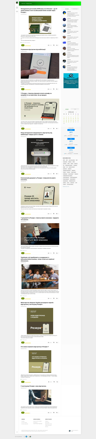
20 (70, 120)
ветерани (75, 165)
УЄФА (74, 161)
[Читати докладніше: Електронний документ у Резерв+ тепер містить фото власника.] (22, 214)
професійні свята (72, 180)
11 (66, 118)
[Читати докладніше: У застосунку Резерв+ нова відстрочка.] (22, 413)
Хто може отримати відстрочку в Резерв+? (35, 346)
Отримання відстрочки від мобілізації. (33, 49)
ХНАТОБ (64, 163)
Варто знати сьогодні (26, 42)
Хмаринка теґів (29, 3)
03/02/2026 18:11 (23, 136)
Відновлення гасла (48, 423)
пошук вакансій (66, 179)
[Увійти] (17, 8)
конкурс (68, 172)
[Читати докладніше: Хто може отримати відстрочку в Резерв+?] (22, 382)
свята (68, 182)
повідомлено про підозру (67, 175)
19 (68, 120)
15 (75, 118)
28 (73, 121)
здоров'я (69, 168)
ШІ (63, 165)
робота (64, 182)
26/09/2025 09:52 (24, 348)
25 (66, 121)
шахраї (64, 184)
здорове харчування (66, 170)
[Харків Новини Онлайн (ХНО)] (17, 4)
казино (64, 172)
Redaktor (50, 45)
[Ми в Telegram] (26, 436)
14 (73, 118)
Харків (72, 163)
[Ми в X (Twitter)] (24, 436)
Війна (23, 86)
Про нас (46, 426)
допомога (65, 168)
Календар (66, 109)
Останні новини (24, 422)
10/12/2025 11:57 (23, 181)
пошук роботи (72, 179)
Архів (75, 109)
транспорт (72, 182)
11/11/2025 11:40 (23, 262)
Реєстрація (47, 422)
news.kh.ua (23, 3)
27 (70, 121)
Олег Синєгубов (72, 160)
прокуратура (65, 180)
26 (68, 121)
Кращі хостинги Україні (37, 421)
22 (75, 120)
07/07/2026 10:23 (23, 14)
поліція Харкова (66, 177)
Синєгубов (65, 161)
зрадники (73, 170)
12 (68, 118)
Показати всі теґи (66, 186)
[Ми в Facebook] (28, 436)
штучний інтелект (70, 184)
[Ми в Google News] (30, 436)
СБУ (76, 160)
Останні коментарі (25, 423)
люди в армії (73, 172)
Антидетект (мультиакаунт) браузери (37, 423)
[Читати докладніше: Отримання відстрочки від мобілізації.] (22, 89)
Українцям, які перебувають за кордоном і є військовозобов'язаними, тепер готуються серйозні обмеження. (37, 259)
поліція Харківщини (73, 177)
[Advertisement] (71, 96)
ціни (76, 182)
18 (66, 120)
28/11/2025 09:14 (23, 221)
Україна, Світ (24, 250)
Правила (46, 421)
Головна (23, 421)
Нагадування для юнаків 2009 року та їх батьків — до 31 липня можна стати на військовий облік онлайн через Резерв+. (39, 10)
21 (73, 120)
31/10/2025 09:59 (23, 306)
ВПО (64, 160)
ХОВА (68, 163)
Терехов (69, 161)
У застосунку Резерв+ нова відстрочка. (33, 386)
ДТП (67, 160)
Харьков (75, 163)
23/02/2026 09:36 (24, 51)
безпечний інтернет (69, 165)
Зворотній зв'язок (48, 425)
